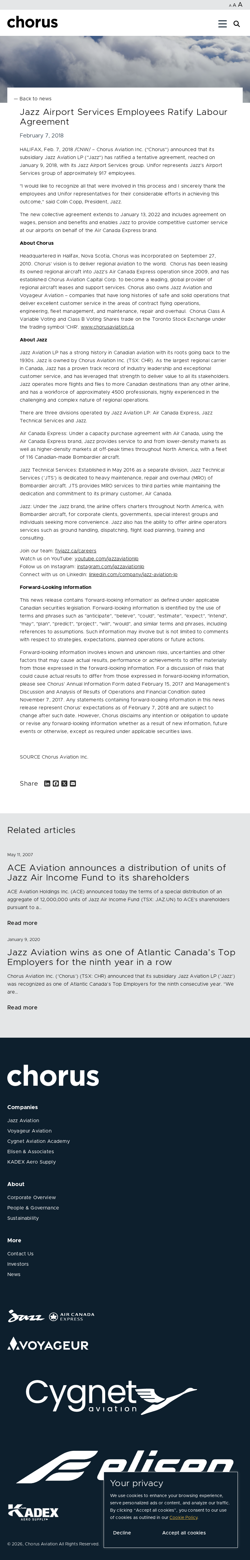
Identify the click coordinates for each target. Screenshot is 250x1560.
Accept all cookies (184, 1533)
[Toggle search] (236, 23)
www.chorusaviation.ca (107, 327)
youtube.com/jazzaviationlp (106, 558)
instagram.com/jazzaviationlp (110, 566)
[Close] (11, 25)
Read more (22, 923)
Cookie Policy (183, 1518)
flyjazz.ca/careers (75, 550)
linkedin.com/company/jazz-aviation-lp (133, 574)
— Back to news (33, 98)
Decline (122, 1533)
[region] (171, 1510)
